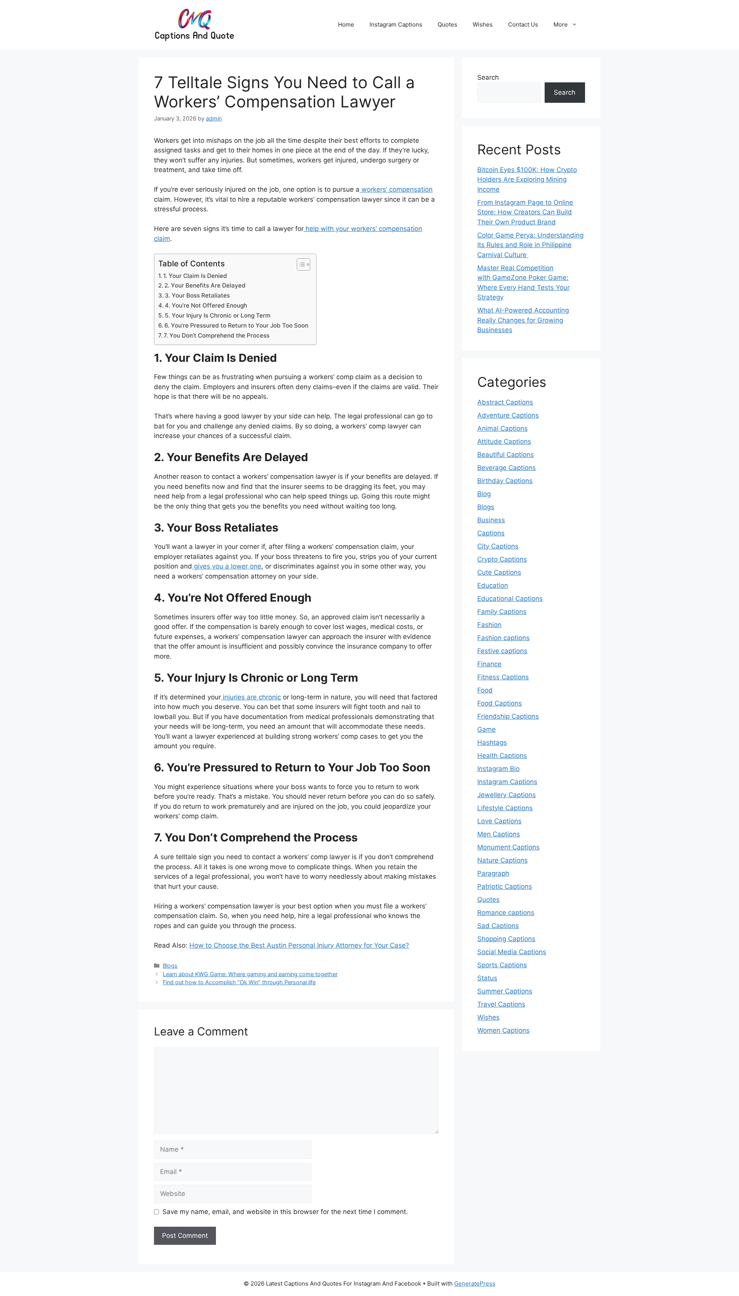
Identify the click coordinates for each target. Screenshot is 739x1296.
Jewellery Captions (506, 795)
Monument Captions (508, 847)
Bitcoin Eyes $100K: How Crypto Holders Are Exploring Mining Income (527, 179)
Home (346, 24)
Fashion (489, 625)
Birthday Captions (505, 481)
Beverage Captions (506, 468)
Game (486, 729)
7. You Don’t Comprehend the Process (216, 335)
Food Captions (499, 703)
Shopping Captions (506, 939)
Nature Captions (502, 860)
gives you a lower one (226, 566)
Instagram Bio (498, 769)
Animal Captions (502, 428)
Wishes (483, 24)
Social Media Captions (511, 952)
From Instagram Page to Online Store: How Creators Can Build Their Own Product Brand (525, 212)
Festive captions (502, 651)
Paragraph (493, 873)
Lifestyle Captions (505, 808)
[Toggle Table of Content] (299, 264)
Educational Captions (510, 598)
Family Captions (502, 611)
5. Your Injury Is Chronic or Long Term (218, 315)
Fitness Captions (503, 677)
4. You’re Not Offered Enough (206, 305)
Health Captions (502, 755)
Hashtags (492, 742)
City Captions (497, 546)
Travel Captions (501, 1004)
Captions (491, 533)
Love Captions (499, 821)
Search (488, 77)
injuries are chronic (251, 697)
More (560, 24)
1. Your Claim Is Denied (195, 275)
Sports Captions (502, 965)
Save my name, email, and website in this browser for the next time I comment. (285, 1212)
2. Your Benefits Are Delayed (205, 285)
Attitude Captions (504, 441)
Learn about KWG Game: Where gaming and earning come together (250, 974)
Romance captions (505, 912)
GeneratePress (474, 1283)
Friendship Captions (508, 716)
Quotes (447, 24)
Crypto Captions (502, 559)
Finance (489, 664)
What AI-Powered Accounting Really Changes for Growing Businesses (523, 320)
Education (492, 585)
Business (491, 520)
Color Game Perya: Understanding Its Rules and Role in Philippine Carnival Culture (530, 245)
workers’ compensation (396, 189)
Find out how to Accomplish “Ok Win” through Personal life (239, 982)
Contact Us (523, 24)
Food (485, 690)
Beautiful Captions (505, 454)
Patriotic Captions (504, 886)
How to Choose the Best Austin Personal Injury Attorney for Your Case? (299, 945)
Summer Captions (504, 991)
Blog (484, 494)
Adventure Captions (508, 415)
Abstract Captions (505, 402)
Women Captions (503, 1030)
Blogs (170, 965)
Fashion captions (503, 638)
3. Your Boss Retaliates (197, 295)
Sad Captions (498, 926)
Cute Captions (499, 572)
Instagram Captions (396, 24)
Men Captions (498, 834)
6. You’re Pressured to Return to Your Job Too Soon (236, 325)
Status (487, 978)
